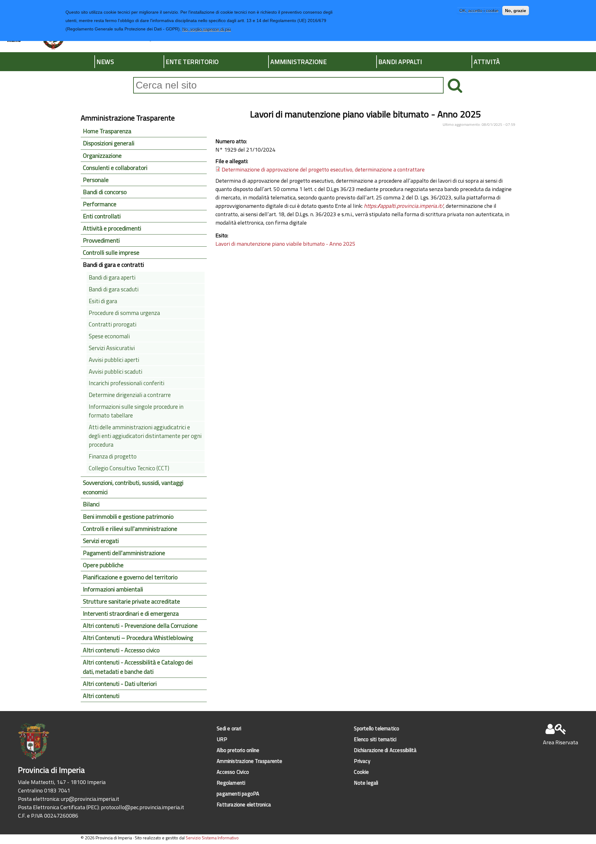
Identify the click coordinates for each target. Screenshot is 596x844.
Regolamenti (231, 783)
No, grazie (515, 10)
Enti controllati (102, 216)
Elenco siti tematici (375, 739)
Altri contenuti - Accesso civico (121, 650)
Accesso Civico (233, 772)
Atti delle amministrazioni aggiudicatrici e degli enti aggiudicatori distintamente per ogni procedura (145, 436)
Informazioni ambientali (113, 589)
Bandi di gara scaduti (113, 289)
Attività (487, 61)
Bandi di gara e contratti (113, 264)
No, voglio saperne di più (206, 29)
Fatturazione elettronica (244, 804)
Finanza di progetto (113, 456)
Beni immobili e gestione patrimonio (128, 516)
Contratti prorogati (112, 324)
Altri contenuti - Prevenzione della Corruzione (140, 625)
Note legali (366, 783)
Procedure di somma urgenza (124, 312)
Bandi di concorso (105, 192)
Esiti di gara (103, 301)
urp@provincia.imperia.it (90, 799)
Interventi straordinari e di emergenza (131, 613)
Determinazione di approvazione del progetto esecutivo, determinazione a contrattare (323, 169)
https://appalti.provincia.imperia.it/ (403, 206)
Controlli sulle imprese (111, 252)
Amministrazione (298, 61)
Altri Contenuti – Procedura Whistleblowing (138, 637)
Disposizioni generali (108, 143)
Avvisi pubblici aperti (114, 359)
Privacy (362, 761)
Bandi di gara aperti (112, 277)
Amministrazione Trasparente (249, 761)
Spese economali (109, 336)
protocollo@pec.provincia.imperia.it (142, 807)
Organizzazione (102, 155)
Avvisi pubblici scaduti (115, 371)
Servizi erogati (101, 540)
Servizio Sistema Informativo (212, 837)
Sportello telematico (376, 728)
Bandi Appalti (400, 61)
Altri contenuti (101, 695)
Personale (96, 180)
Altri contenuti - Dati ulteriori (120, 683)
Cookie (361, 772)
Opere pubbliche (103, 565)
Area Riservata (560, 742)
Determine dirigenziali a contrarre (130, 394)
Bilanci (91, 504)
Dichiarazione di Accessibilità (385, 750)
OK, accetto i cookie (479, 10)
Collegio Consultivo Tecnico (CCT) (129, 468)
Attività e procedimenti (112, 228)
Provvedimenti (101, 240)
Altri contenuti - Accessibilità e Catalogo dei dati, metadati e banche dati (138, 667)
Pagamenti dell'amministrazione (124, 553)
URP (222, 739)
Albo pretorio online (238, 750)
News (105, 61)
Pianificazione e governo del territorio (130, 577)
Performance (99, 204)
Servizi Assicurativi (112, 348)
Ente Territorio (192, 61)
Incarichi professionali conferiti (126, 383)
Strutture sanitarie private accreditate (131, 601)
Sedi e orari (229, 728)
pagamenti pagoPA (238, 793)
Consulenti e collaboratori (115, 167)
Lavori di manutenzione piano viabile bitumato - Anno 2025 (285, 244)
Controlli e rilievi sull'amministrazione (130, 528)
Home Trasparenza (107, 131)
